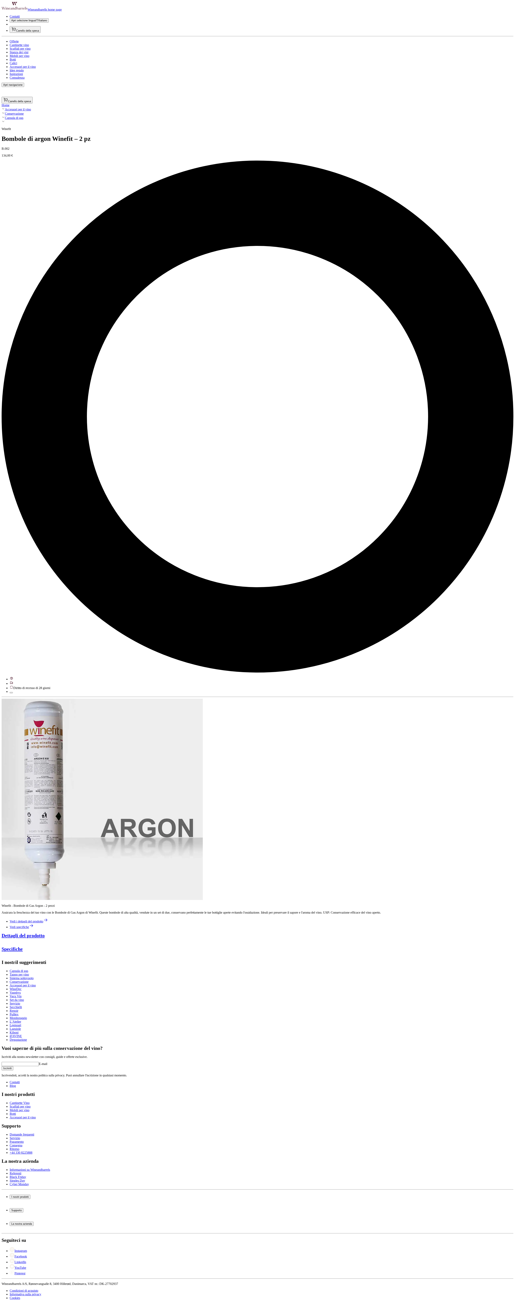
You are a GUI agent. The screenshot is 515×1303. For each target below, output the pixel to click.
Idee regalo (17, 70)
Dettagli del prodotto (23, 935)
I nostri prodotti (20, 1196)
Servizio (15, 1003)
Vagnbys (15, 992)
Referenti (15, 1173)
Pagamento (17, 1141)
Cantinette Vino (20, 1103)
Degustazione (18, 1039)
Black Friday (18, 1177)
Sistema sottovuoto (22, 978)
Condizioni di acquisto (24, 1290)
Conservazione (14, 113)
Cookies (15, 1298)
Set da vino (17, 1000)
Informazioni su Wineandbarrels (30, 1169)
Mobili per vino (19, 56)
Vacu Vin (16, 996)
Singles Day (17, 1180)
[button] (102, 799)
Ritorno (14, 1149)
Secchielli (16, 1007)
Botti (13, 59)
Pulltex (14, 1014)
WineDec (16, 989)
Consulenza (17, 77)
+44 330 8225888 (21, 1152)
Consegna (16, 1145)
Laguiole (15, 1029)
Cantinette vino (19, 45)
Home (5, 105)
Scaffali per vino (20, 48)
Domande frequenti (22, 1134)
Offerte (14, 41)
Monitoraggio (18, 1018)
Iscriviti (7, 1068)
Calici (13, 63)
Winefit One (79, 944)
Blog (13, 1085)
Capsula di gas (14, 118)
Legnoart (15, 1025)
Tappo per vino (19, 974)
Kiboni (14, 1032)
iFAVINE (16, 1036)
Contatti (15, 16)
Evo (103, 944)
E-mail (43, 1064)
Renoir (14, 1010)
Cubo (92, 944)
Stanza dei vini (19, 52)
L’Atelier (15, 1021)
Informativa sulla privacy (25, 1294)
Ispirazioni (16, 74)
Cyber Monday (19, 1184)
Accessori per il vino (23, 66)
